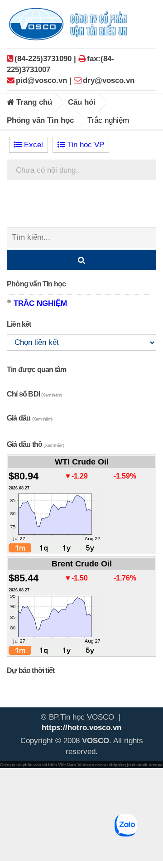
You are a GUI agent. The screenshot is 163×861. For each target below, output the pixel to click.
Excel (32, 144)
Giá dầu (30, 418)
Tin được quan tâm (36, 369)
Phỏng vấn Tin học (40, 120)
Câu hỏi (82, 102)
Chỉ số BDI (34, 394)
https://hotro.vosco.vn (81, 727)
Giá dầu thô (35, 444)
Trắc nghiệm (40, 303)
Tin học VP (84, 144)
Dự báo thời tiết (30, 670)
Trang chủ (33, 102)
